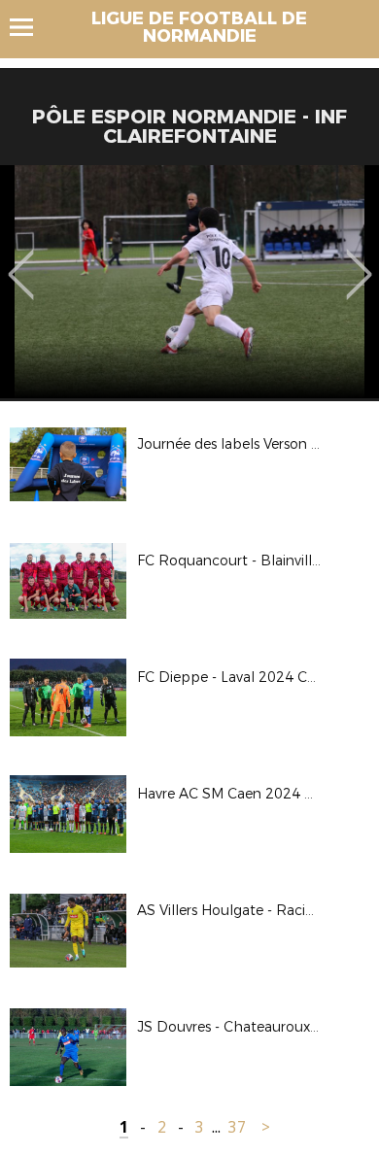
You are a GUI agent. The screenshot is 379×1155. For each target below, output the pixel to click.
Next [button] (359, 260)
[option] (189, 281)
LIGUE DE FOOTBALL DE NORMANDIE (199, 27)
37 (237, 1127)
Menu (31, 27)
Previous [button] (21, 260)
